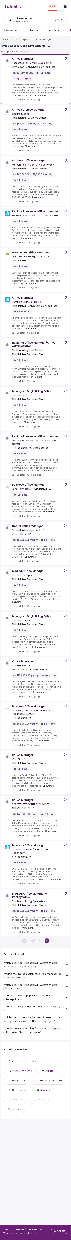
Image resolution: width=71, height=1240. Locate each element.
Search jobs (7, 39)
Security (45, 1090)
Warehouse (18, 1080)
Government (19, 1090)
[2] (47, 940)
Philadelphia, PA (24, 39)
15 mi (57, 20)
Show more (40, 95)
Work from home (22, 1070)
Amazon (17, 1061)
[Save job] (65, 58)
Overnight (18, 1099)
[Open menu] (65, 7)
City (37, 1061)
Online (41, 1099)
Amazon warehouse (50, 1080)
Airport (49, 1070)
